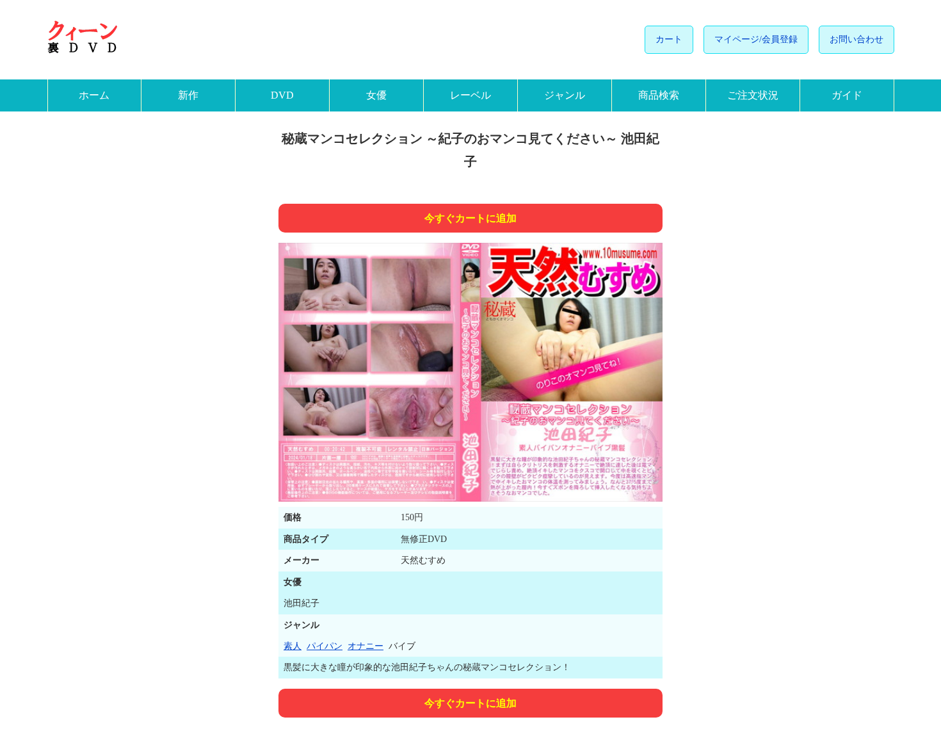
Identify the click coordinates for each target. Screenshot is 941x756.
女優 (376, 95)
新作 (188, 95)
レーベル (470, 95)
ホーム (94, 95)
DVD (282, 95)
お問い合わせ (856, 39)
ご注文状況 (752, 95)
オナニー (365, 646)
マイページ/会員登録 (756, 39)
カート (668, 39)
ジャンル (564, 95)
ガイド (847, 95)
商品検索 (658, 95)
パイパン (324, 646)
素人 (293, 646)
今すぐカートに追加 (470, 218)
